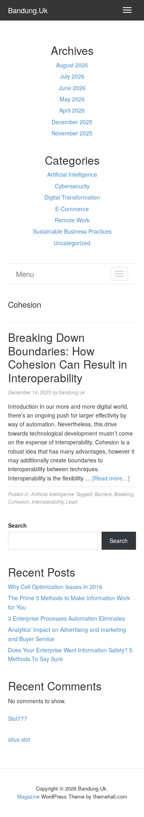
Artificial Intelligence (72, 174)
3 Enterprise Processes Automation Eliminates (66, 618)
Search (17, 525)
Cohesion (18, 501)
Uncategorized (72, 243)
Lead (71, 501)
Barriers (103, 493)
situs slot (19, 739)
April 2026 (72, 110)
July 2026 (72, 76)
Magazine (28, 796)
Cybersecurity (72, 186)
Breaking (124, 493)
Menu (25, 273)
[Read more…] (111, 478)
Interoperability (48, 501)
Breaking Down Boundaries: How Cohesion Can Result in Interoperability (67, 357)
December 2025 (72, 122)
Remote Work (72, 220)
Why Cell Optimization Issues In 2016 (55, 587)
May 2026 (72, 99)
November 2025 (72, 133)
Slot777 (17, 718)
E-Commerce (72, 209)
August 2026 (72, 65)
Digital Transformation (72, 197)
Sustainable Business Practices (72, 231)
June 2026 (72, 88)
